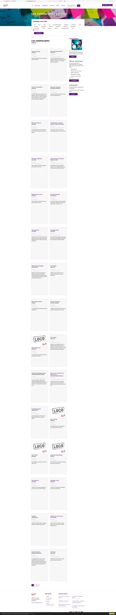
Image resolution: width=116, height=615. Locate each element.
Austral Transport (55, 301)
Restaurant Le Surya (37, 194)
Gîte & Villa (52, 52)
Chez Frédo (35, 455)
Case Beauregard (36, 409)
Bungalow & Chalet (54, 159)
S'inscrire (14, 1)
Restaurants (35, 127)
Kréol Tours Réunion (37, 87)
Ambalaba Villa (54, 230)
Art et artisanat (54, 199)
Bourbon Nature (36, 552)
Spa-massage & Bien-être (55, 88)
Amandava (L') (35, 230)
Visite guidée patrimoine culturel (38, 374)
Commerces (45, 5)
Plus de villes (36, 29)
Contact (63, 5)
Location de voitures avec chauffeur (58, 127)
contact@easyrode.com (31, 1)
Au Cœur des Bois (55, 194)
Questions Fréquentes (50, 604)
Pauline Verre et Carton (56, 516)
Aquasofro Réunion (55, 87)
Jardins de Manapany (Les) (39, 373)
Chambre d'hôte (35, 267)
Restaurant (34, 124)
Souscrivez (73, 80)
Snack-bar (33, 302)
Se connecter (7, 1)
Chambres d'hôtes (36, 270)
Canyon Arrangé (36, 51)
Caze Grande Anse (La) (56, 51)
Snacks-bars (35, 306)
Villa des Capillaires (37, 158)
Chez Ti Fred (53, 419)
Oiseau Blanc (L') (36, 347)
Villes (57, 5)
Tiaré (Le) (53, 552)
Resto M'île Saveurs (37, 301)
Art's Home (53, 337)
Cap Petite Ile (35, 480)
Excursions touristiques (56, 306)
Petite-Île (34, 54)
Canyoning (34, 52)
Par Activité (48, 599)
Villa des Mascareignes (38, 266)
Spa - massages (54, 92)
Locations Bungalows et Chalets (57, 163)
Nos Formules (78, 76)
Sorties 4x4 (34, 88)
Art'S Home (53, 266)
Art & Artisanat (53, 195)
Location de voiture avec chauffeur (57, 124)
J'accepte (112, 613)
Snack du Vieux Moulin (56, 455)
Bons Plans (37, 5)
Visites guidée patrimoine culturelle (39, 378)
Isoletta (34, 516)
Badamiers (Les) (54, 480)
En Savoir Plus (31, 613)
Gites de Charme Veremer (57, 158)
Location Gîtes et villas (56, 56)
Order (72, 56)
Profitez (73, 94)
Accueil (47, 596)
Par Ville (47, 601)
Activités (52, 5)
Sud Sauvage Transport (56, 123)
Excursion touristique (54, 302)
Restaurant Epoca (36, 123)
